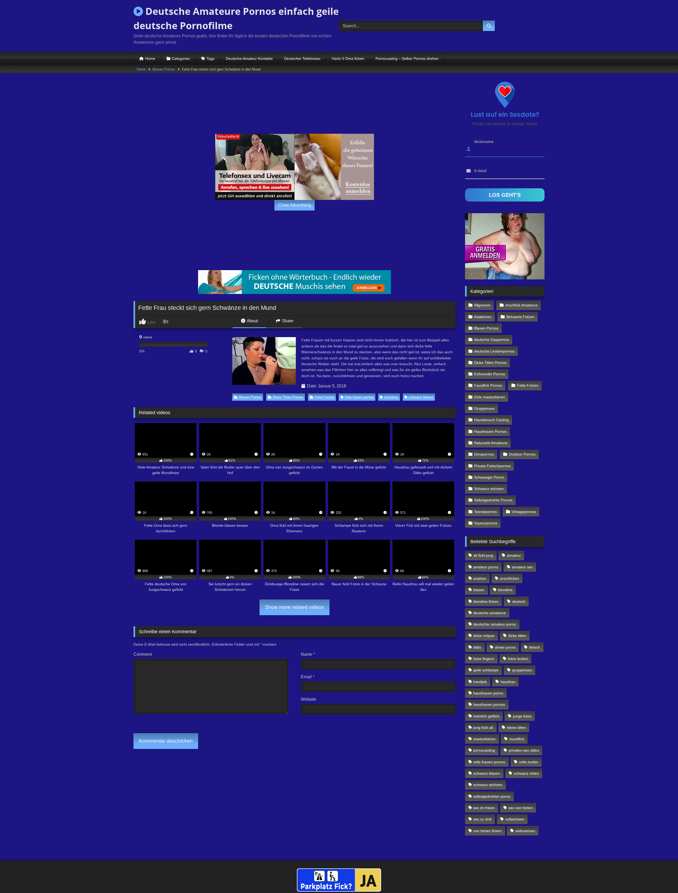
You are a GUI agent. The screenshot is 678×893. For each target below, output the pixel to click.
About (252, 321)
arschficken (509, 578)
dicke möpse (483, 635)
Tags (211, 58)
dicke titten (517, 635)
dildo (477, 647)
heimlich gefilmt (486, 716)
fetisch (534, 647)
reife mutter (528, 762)
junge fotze (522, 716)
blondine (505, 590)
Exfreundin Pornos (489, 374)
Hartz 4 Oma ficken (348, 58)
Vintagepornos (524, 512)
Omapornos (484, 454)
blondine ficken (485, 601)
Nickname (484, 141)
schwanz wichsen (487, 785)
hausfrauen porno (488, 693)
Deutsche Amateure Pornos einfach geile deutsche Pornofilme (236, 18)
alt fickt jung (483, 555)
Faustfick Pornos (488, 385)
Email (307, 677)
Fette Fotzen (324, 397)
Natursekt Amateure (490, 443)
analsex (479, 578)
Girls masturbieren (489, 397)
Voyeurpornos (485, 523)
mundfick (516, 739)
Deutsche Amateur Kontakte (249, 58)
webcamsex (525, 831)
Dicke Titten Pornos (288, 397)
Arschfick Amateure (521, 305)
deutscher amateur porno (494, 624)
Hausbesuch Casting (491, 420)
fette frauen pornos (359, 397)
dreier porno (505, 647)
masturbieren (484, 739)
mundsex (391, 397)
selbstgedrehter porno (491, 796)
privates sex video (524, 750)
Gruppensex (484, 408)
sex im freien (484, 808)
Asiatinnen (483, 317)
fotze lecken (518, 659)
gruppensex (522, 670)
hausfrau (508, 682)
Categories (181, 58)
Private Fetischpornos (492, 466)
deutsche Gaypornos (491, 339)
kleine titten (516, 727)
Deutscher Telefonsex (302, 58)
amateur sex (522, 567)
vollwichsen (514, 819)
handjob (480, 682)
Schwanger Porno (489, 477)
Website (308, 699)
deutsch (518, 601)
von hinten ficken (487, 831)
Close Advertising (294, 205)
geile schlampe (485, 670)
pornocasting (484, 750)
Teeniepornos (485, 512)
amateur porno (485, 567)
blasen (478, 590)
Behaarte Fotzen (520, 317)
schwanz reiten (526, 773)
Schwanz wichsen (489, 488)
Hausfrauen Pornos (490, 431)
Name (308, 654)
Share (287, 321)
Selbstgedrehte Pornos (493, 500)
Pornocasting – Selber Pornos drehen (407, 58)
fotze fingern (483, 659)
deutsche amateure (489, 613)
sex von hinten (520, 808)
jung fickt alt (483, 727)
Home (150, 58)
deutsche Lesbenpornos (494, 351)
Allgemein (482, 305)
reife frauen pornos (489, 762)
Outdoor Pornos (522, 454)
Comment (142, 654)
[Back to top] (661, 877)
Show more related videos (294, 607)
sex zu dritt (482, 819)
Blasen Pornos (164, 69)
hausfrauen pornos (489, 704)
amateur (514, 555)
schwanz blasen (421, 397)
